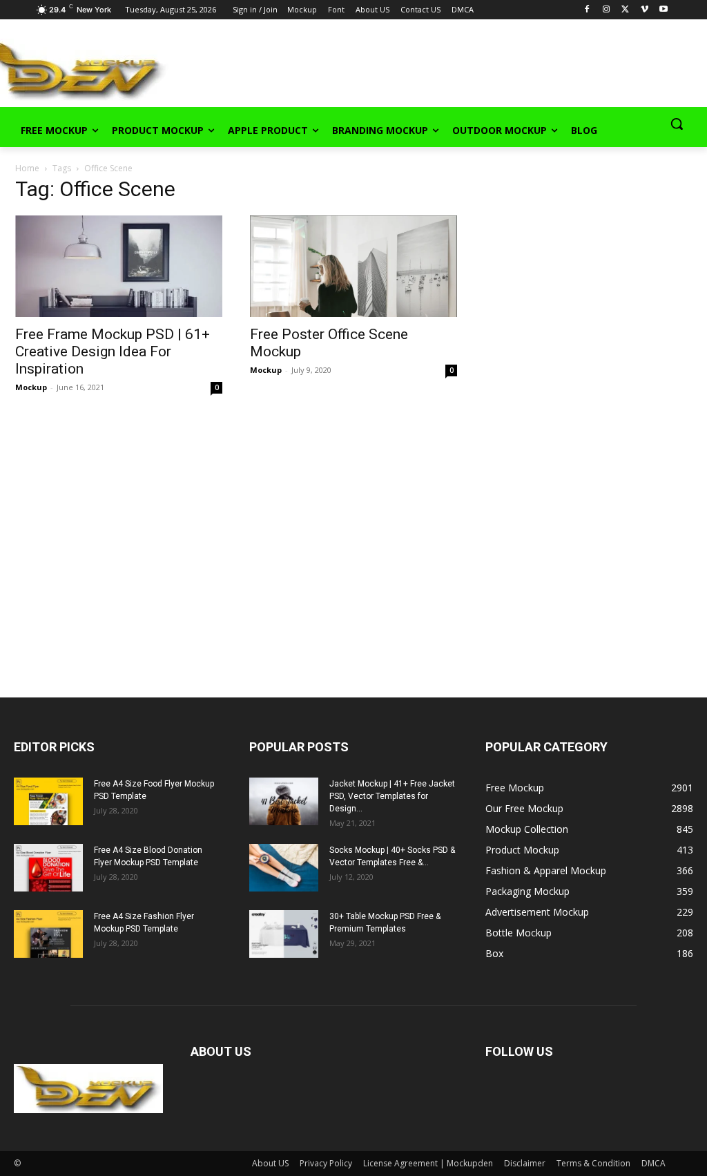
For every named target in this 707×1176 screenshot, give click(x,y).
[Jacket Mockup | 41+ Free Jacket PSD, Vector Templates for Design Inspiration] (283, 801)
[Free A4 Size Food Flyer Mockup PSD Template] (48, 801)
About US (270, 1163)
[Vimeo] (644, 10)
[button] (676, 123)
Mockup (31, 387)
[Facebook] (587, 10)
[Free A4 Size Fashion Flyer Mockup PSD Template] (48, 934)
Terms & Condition (593, 1163)
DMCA (653, 1163)
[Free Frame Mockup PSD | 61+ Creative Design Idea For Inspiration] (118, 266)
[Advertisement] (338, 68)
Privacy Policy (326, 1163)
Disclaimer (524, 1163)
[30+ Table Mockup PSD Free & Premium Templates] (283, 934)
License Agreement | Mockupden (428, 1163)
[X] (625, 10)
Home (27, 168)
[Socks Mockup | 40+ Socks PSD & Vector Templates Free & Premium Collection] (283, 867)
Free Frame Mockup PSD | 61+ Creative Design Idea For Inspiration (112, 351)
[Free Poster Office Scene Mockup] (353, 266)
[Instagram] (606, 10)
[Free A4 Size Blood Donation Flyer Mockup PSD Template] (48, 867)
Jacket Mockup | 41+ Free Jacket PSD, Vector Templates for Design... (392, 796)
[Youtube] (664, 10)
